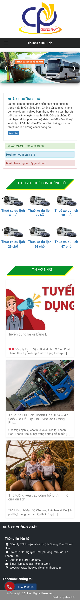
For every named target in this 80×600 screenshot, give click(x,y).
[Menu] (6, 43)
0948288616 (26, 587)
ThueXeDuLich (40, 43)
